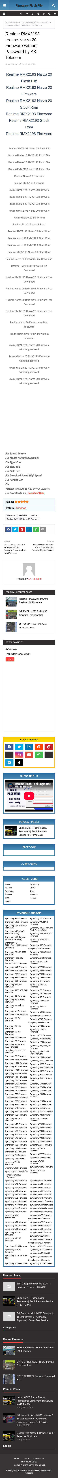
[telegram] (9, 762)
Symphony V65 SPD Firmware (38, 985)
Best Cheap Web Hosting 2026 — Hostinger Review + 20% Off (34, 1285)
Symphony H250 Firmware (16, 1063)
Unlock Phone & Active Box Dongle (29, 1465)
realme (34, 515)
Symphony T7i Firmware (40, 1035)
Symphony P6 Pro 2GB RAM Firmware (39, 1052)
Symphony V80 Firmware (41, 1115)
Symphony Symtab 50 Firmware (39, 1001)
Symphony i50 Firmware (40, 990)
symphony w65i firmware (41, 1215)
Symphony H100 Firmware (41, 1071)
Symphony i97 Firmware (40, 918)
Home (8, 22)
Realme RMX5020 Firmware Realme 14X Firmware (33, 600)
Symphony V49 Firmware (41, 1131)
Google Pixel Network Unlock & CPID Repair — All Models (36, 1435)
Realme (8, 888)
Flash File (23, 515)
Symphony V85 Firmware (16, 1115)
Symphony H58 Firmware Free (41, 1079)
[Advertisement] (29, 417)
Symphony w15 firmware (39, 1260)
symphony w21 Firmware (41, 1239)
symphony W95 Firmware (16, 1180)
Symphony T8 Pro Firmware (12, 1019)
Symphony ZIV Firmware (40, 1154)
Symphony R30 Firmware (39, 948)
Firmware (16, 22)
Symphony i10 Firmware (40, 997)
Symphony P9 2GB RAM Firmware (40, 953)
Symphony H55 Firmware (41, 1074)
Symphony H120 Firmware (16, 1070)
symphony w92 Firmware (16, 1184)
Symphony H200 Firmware (41, 1064)
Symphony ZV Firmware (15, 1152)
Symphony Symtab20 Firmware (14, 1006)
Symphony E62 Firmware (16, 974)
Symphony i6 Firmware (40, 981)
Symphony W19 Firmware (41, 1246)
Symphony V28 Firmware (41, 1141)
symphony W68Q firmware (41, 1208)
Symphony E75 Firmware (40, 1091)
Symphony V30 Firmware (16, 1141)
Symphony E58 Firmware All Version (40, 1095)
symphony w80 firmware (15, 1194)
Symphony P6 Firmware (15, 1056)
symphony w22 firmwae (40, 1236)
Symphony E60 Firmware (16, 1091)
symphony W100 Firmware (14, 1176)
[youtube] (54, 13)
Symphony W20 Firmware (39, 1243)
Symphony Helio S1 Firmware (38, 1007)
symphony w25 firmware (40, 1232)
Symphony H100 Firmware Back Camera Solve (41, 929)
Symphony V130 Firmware (16, 922)
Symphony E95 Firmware (16, 918)
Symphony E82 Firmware (16, 977)
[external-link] (9, 755)
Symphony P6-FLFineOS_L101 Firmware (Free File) (16, 945)
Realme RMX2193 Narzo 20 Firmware (23, 519)
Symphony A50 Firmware (41, 1012)
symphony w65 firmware (39, 1218)
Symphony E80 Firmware (40, 1084)
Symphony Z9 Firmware (40, 977)
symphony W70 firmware (16, 1205)
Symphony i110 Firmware (41, 945)
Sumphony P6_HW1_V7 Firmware (15, 1051)
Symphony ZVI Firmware (15, 1148)
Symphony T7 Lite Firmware (13, 1027)
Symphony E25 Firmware (40, 1101)
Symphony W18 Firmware (16, 1246)
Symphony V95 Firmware (16, 970)
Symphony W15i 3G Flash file (16, 1256)
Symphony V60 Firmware (41, 1124)
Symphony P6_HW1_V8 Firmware (40, 1046)
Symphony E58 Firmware (16, 1094)
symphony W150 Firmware (12, 1163)
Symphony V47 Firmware (41, 970)
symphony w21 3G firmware (13, 1239)
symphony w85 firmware (15, 1191)
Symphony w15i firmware (41, 1256)
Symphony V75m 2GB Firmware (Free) (14, 932)
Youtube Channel (29, 1462)
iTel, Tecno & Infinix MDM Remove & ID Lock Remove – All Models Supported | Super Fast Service (35, 1317)
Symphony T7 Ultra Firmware (38, 1030)
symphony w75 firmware (40, 1194)
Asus (32, 891)
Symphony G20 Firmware (16, 981)
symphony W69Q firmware (41, 1205)
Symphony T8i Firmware (38, 1022)
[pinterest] (49, 747)
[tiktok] (19, 762)
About (26, 1459)
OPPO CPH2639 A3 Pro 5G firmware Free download (33, 613)
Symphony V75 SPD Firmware (13, 1119)
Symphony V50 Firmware (16, 1131)
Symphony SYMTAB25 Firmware (39, 940)
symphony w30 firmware (15, 1229)
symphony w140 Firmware (41, 1167)
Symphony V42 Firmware (16, 967)
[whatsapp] (39, 755)
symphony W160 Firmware (37, 1162)
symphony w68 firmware (15, 1212)
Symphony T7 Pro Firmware (12, 1033)
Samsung (9, 891)
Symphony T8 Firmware (40, 1026)
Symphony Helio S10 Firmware (14, 959)
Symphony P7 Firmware (40, 1042)
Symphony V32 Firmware (41, 1138)
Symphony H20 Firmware (16, 1080)
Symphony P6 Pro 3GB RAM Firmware (15, 1045)
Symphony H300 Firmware (41, 1061)
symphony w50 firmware (15, 1222)
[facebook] (9, 747)
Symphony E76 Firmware (16, 1087)
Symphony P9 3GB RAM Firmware (15, 953)
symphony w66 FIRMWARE (11, 1216)
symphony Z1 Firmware (15, 1158)
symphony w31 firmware (40, 1229)
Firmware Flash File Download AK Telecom (29, 10)
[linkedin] (29, 747)
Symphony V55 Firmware (16, 1127)
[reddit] (49, 13)
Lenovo (33, 898)
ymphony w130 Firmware (16, 1168)
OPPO (32, 888)
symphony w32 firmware (15, 1225)
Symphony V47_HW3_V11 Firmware (41, 934)
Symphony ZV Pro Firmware (37, 1149)
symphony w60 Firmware (41, 1222)
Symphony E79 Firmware (16, 1084)
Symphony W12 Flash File (41, 1263)
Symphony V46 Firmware (16, 1134)
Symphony (34, 884)
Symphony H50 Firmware (16, 1077)
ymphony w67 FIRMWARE (41, 1212)
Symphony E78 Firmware (40, 1087)
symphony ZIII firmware (15, 1155)
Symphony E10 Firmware (40, 1104)
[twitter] (19, 747)
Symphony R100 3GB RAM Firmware (16, 991)
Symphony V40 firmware (15, 1138)
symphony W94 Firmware (41, 1180)
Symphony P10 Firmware (41, 1039)
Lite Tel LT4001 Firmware (16, 964)
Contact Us (39, 1459)
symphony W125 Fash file (16, 1171)
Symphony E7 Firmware (15, 1108)
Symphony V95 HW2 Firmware (39, 923)
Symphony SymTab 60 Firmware (14, 1000)
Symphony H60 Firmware (16, 1073)
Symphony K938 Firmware (16, 1014)
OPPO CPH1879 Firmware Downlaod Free (33, 626)
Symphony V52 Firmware (41, 1127)
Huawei (8, 894)
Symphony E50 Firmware (16, 1101)
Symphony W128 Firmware (37, 1171)
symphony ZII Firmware (40, 1157)
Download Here (36, 493)
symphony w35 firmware (40, 1225)
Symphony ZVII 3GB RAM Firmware (16, 926)
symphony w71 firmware (15, 1201)
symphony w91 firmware (40, 1184)
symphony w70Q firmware (41, 1201)
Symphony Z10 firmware (40, 958)
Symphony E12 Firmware (16, 1104)
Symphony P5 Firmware (40, 1057)
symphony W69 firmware (16, 1208)
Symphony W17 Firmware (41, 1250)
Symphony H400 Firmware (16, 1059)
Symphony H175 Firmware (16, 1066)
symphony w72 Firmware (16, 1198)
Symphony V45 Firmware (41, 1134)
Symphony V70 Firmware (16, 1124)
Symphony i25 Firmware (40, 994)
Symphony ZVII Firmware (41, 1145)
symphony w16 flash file (40, 1253)
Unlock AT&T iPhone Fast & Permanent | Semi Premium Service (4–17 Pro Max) (33, 831)
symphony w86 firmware (40, 1187)
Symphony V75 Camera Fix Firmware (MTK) (15, 938)
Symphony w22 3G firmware (13, 1233)
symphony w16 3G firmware (13, 1251)
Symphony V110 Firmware (16, 1111)
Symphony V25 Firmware (16, 1145)
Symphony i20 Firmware (15, 996)
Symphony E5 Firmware (40, 1108)
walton (8, 901)
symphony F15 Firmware (40, 1015)
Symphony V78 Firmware (41, 967)
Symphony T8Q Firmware (41, 1019)
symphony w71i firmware (41, 1198)
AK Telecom (12, 64)
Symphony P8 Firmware (15, 1041)
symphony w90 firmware (15, 1187)
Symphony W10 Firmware (16, 1263)
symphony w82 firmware (40, 1191)
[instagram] (19, 755)
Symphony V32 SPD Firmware (13, 985)
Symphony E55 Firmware (17, 1097)
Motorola (34, 894)
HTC (7, 898)
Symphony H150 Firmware (41, 1067)
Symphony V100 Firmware (41, 1111)
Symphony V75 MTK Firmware (38, 1119)
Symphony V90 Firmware (41, 974)
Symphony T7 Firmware (15, 1037)
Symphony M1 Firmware (15, 1011)
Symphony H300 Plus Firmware (39, 962)
